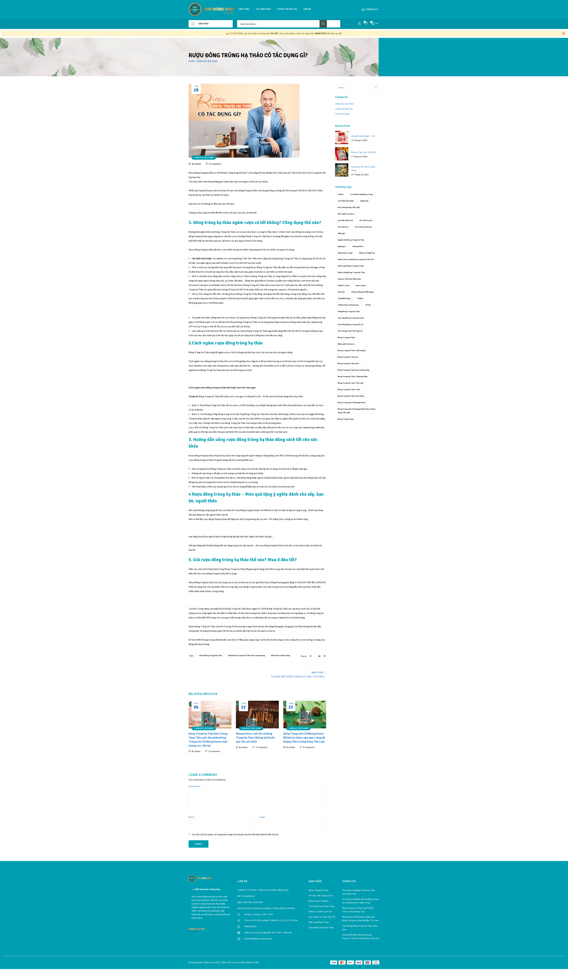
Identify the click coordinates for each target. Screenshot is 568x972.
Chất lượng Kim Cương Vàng (207, 889)
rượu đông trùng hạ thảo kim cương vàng (246, 655)
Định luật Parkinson (346, 344)
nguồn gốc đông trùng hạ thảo (351, 240)
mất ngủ (341, 233)
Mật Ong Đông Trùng (319, 922)
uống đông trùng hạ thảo (349, 311)
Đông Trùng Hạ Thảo (346, 337)
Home (192, 61)
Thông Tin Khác (342, 114)
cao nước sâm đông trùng (361, 194)
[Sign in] (359, 23)
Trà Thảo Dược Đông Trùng (321, 906)
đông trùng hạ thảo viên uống (351, 396)
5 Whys (341, 194)
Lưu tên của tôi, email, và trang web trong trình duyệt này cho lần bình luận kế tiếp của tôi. (235, 834)
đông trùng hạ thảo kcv (348, 357)
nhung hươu (357, 246)
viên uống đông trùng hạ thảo (351, 318)
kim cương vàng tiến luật (349, 207)
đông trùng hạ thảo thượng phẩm (353, 376)
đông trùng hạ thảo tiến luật (350, 383)
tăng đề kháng (344, 298)
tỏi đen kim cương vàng (348, 305)
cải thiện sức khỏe (346, 201)
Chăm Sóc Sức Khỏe (207, 61)
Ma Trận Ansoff (365, 220)
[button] (211, 889)
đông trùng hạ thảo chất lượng (352, 350)
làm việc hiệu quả (345, 220)
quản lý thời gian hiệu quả (349, 279)
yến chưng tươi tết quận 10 (350, 331)
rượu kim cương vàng (280, 655)
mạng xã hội (197, 929)
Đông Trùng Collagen (318, 901)
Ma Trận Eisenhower (363, 227)
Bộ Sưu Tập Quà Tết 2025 (363, 152)
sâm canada (361, 285)
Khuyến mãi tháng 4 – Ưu (363, 136)
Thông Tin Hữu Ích (344, 108)
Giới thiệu (244, 9)
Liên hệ (307, 9)
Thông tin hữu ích (287, 9)
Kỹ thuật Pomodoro (346, 214)
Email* (262, 817)
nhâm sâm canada (345, 253)
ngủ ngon (342, 246)
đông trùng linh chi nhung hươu (352, 402)
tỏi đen (360, 298)
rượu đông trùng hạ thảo (210, 655)
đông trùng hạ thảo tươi (349, 389)
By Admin (196, 163)
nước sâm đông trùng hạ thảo (351, 266)
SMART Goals (343, 285)
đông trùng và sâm (346, 419)
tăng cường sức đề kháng (362, 292)
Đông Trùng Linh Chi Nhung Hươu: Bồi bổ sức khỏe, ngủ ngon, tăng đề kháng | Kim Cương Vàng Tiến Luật (304, 737)
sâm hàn (341, 292)
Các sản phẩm (263, 9)
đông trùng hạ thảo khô (348, 363)
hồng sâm (364, 201)
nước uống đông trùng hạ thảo (351, 272)
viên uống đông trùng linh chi (350, 324)
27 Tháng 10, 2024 (360, 174)
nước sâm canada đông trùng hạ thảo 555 (356, 259)
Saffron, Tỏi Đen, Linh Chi (320, 911)
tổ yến (368, 305)
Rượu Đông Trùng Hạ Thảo (321, 927)
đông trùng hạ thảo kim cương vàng (353, 370)
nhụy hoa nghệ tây (367, 253)
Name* (192, 817)
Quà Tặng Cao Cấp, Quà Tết (322, 917)
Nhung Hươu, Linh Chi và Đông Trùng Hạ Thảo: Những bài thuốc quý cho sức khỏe (255, 737)
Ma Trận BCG (343, 227)
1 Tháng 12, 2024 (359, 156)
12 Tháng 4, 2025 (359, 140)
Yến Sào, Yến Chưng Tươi (321, 895)
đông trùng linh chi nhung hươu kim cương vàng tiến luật (356, 411)
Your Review (194, 786)
